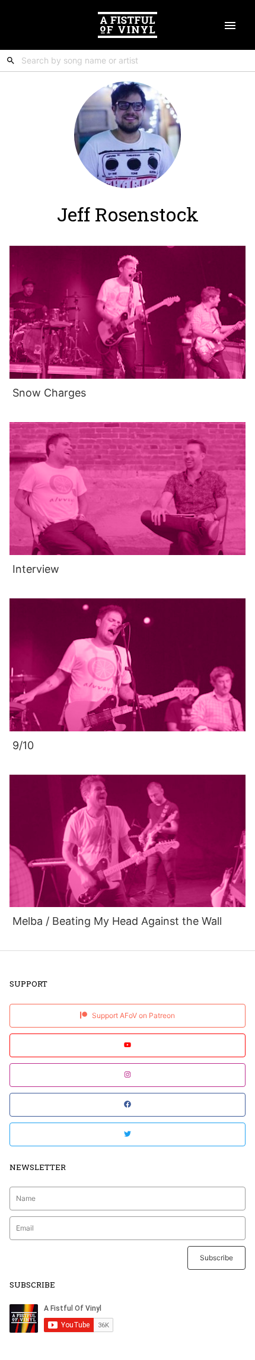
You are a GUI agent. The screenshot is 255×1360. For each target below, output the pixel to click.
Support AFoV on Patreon (132, 1015)
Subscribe (216, 1257)
